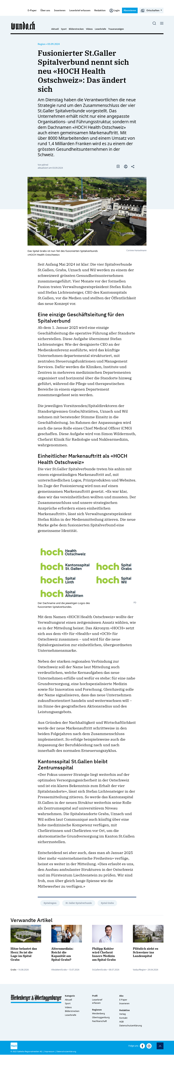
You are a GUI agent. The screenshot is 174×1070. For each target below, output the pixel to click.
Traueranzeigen (116, 29)
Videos (89, 29)
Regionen (97, 1009)
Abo (121, 995)
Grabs (13, 969)
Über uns (45, 10)
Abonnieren (130, 10)
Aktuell (55, 29)
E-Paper (32, 10)
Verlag (122, 1013)
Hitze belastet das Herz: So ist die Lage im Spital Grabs (24, 954)
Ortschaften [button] (153, 10)
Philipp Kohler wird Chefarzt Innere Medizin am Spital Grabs (104, 954)
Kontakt (123, 1017)
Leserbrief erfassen (79, 10)
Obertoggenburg (101, 1017)
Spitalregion (50, 903)
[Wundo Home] (23, 25)
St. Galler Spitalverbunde (79, 903)
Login (117, 10)
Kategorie (70, 995)
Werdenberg (98, 1013)
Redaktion (100, 10)
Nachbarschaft (99, 1021)
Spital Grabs (107, 903)
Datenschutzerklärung (130, 1025)
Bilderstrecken (76, 29)
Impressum (49, 1051)
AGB (121, 1021)
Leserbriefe (100, 29)
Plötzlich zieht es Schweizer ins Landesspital (145, 952)
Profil (95, 995)
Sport (64, 29)
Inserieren (59, 10)
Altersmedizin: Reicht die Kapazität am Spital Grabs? (62, 954)
